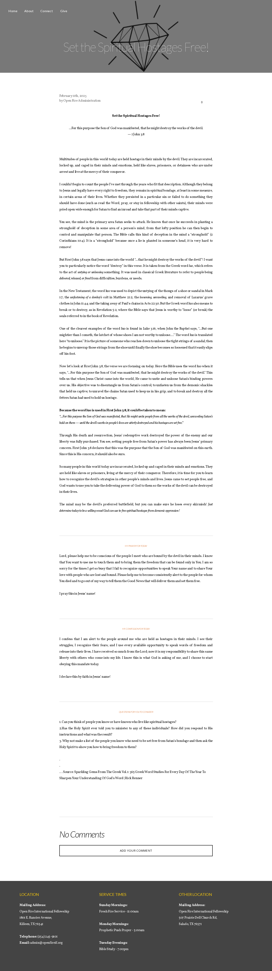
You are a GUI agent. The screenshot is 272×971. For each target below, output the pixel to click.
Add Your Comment (136, 850)
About (29, 11)
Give (63, 11)
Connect (47, 11)
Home (13, 11)
